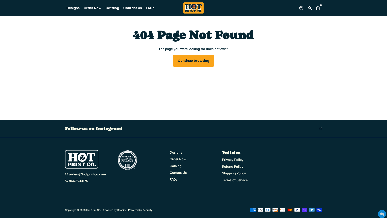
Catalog (112, 8)
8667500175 (76, 181)
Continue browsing (193, 60)
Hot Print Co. (93, 210)
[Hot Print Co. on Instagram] (320, 129)
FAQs (150, 8)
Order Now (92, 8)
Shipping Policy (234, 173)
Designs (73, 8)
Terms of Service (235, 180)
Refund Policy (232, 167)
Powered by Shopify (114, 210)
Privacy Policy (232, 160)
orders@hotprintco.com (85, 174)
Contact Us (132, 8)
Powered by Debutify (140, 210)
